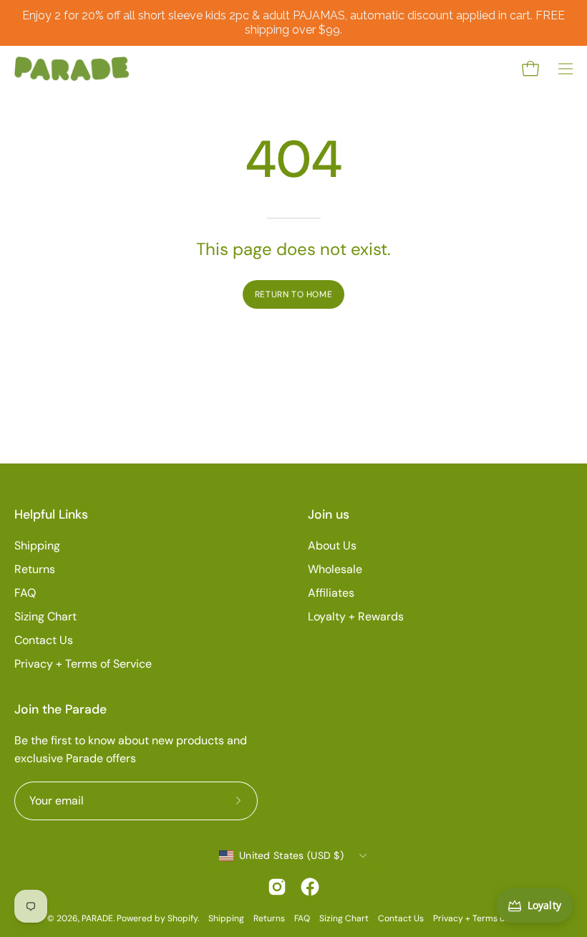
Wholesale (335, 569)
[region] (293, 23)
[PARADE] (71, 69)
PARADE (97, 918)
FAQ (25, 592)
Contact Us (43, 640)
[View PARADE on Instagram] (277, 887)
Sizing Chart (45, 616)
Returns (34, 569)
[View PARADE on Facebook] (310, 887)
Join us (328, 514)
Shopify (183, 918)
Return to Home (293, 294)
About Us (332, 545)
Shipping (37, 545)
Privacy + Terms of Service (83, 663)
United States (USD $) (291, 855)
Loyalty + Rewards (356, 616)
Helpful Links (51, 514)
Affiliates (331, 592)
